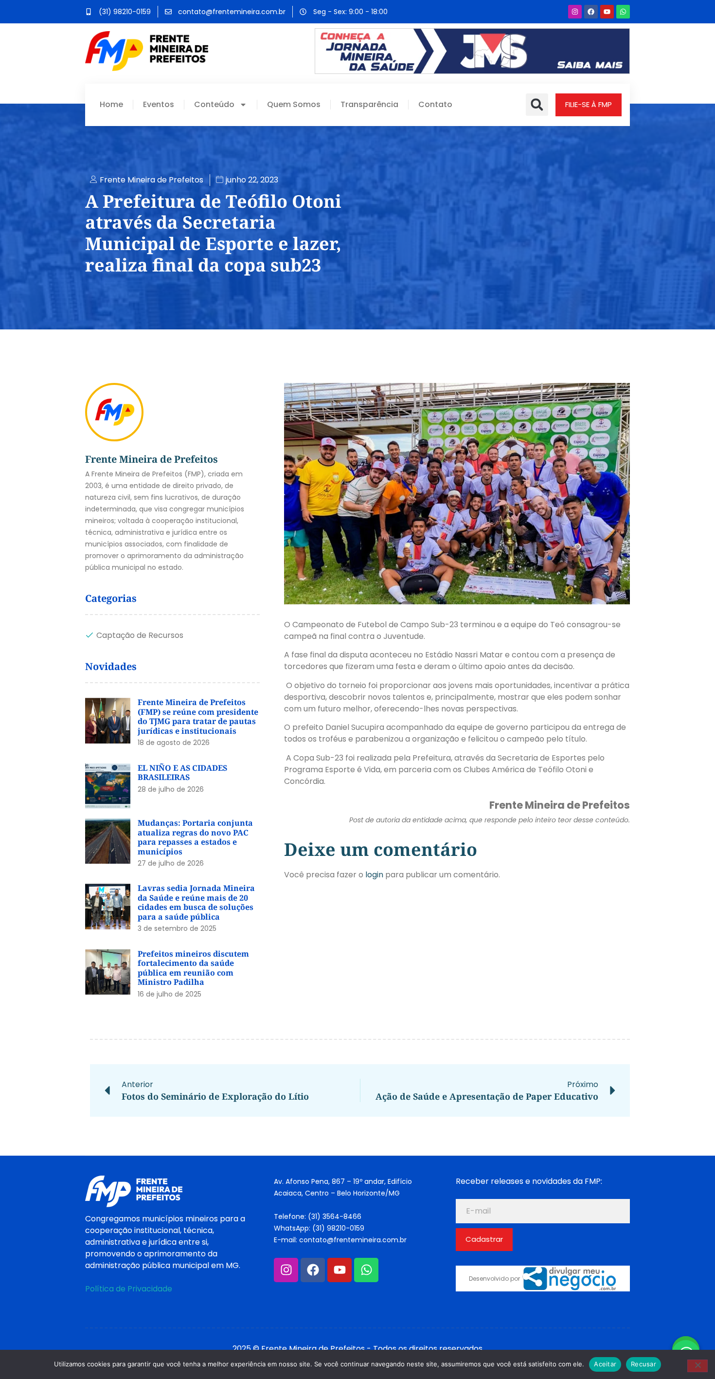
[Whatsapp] (623, 11)
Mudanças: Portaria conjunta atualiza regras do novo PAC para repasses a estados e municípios (195, 837)
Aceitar (605, 1364)
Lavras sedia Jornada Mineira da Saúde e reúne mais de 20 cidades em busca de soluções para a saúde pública (196, 902)
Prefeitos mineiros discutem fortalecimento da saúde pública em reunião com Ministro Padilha (193, 968)
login (374, 874)
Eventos (158, 104)
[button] (537, 104)
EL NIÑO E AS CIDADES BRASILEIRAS (182, 772)
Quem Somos (294, 104)
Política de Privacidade (128, 1288)
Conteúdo (214, 104)
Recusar (643, 1364)
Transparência (369, 104)
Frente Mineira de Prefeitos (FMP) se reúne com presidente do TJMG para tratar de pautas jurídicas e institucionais (198, 716)
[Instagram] (575, 11)
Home (111, 104)
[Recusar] (697, 1366)
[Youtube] (607, 11)
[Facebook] (591, 11)
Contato (435, 104)
